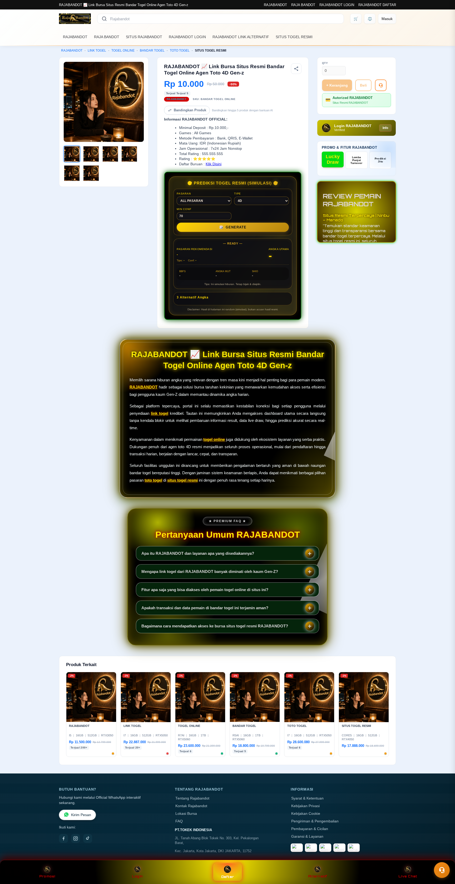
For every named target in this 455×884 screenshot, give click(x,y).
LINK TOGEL (97, 50)
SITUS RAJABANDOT (144, 37)
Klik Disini (213, 164)
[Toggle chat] (442, 870)
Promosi (47, 876)
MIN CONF (184, 209)
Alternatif (317, 876)
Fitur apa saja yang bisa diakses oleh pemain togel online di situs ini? (204, 589)
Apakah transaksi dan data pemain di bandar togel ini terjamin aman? (204, 608)
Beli (363, 85)
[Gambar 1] (71, 154)
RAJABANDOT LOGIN (336, 5)
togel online (214, 439)
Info (385, 128)
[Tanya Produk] (381, 85)
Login (137, 876)
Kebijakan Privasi (305, 806)
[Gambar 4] (129, 154)
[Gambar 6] (91, 173)
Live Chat (407, 876)
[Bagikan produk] (296, 68)
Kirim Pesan (81, 815)
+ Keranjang (337, 85)
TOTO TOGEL (180, 50)
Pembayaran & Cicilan (309, 829)
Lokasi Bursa (186, 814)
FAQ (179, 821)
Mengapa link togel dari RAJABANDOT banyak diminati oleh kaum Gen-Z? (209, 571)
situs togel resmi (182, 480)
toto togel (153, 480)
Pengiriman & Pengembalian (315, 821)
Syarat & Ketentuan (307, 798)
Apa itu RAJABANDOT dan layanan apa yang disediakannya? (197, 553)
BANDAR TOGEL (152, 50)
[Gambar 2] (91, 154)
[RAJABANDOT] (75, 18)
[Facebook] (63, 838)
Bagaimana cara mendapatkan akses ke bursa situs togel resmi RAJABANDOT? (214, 626)
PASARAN (184, 193)
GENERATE (232, 227)
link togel (159, 413)
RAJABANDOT (275, 5)
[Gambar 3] (110, 154)
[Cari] (104, 18)
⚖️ (370, 19)
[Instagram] (75, 838)
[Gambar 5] (71, 173)
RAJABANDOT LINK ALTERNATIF (240, 37)
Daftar (227, 877)
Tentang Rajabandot (192, 798)
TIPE (237, 193)
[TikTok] (87, 838)
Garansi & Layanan (307, 836)
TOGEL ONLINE (123, 50)
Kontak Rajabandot (191, 806)
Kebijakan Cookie (305, 814)
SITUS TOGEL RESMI (294, 37)
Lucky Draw (333, 159)
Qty (325, 63)
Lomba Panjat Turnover (356, 160)
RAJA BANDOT (303, 5)
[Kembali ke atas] (443, 857)
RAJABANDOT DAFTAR (377, 5)
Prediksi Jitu (380, 160)
